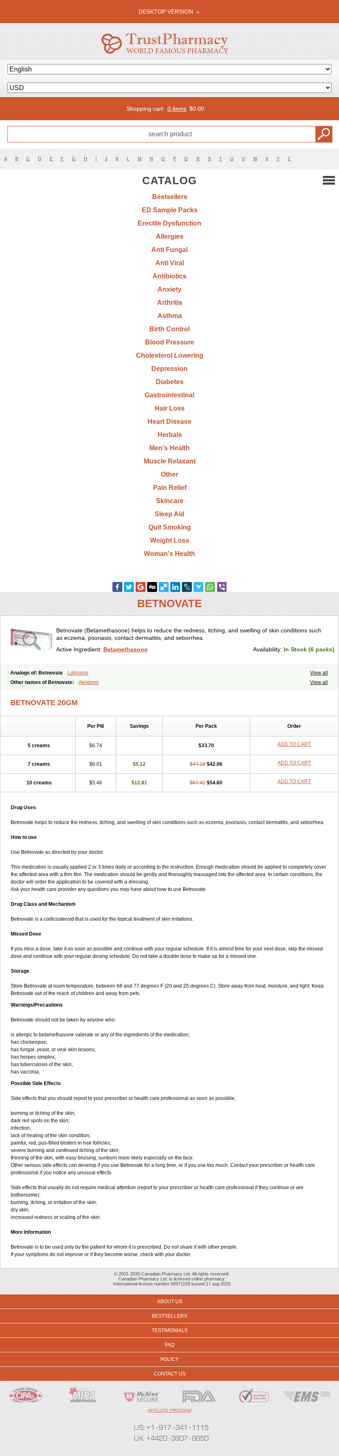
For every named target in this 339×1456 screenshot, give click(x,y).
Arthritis (169, 302)
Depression (169, 368)
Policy (169, 1359)
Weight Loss (169, 540)
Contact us (170, 1374)
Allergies (170, 236)
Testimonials (170, 1330)
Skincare (170, 500)
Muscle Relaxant (170, 461)
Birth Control (169, 329)
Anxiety (169, 289)
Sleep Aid (169, 514)
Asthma (170, 315)
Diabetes (170, 381)
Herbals (170, 434)
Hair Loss (170, 408)
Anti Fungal (169, 249)
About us (169, 1301)
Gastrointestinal (169, 395)
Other (169, 474)
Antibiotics (169, 276)
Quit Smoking (169, 527)
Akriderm (89, 682)
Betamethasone (125, 649)
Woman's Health (169, 553)
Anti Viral (169, 262)
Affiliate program (169, 1410)
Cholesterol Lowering (169, 355)
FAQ (169, 1345)
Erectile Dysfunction (169, 223)
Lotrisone (77, 673)
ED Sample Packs (170, 210)
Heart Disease (169, 421)
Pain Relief (169, 487)
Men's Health (169, 447)
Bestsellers (169, 196)
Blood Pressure (169, 342)
